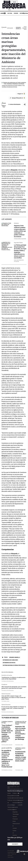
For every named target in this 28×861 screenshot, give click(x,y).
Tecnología (16, 814)
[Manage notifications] (24, 854)
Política (15, 793)
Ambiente (3, 13)
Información (10, 28)
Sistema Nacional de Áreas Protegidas (14, 665)
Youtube (20, 802)
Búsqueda (4, 27)
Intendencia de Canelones (10, 660)
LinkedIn (20, 805)
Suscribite (15, 844)
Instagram (20, 800)
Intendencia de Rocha (9, 662)
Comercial (10, 798)
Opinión (16, 13)
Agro (14, 805)
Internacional (16, 823)
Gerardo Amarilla (14, 657)
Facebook (20, 798)
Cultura (9, 13)
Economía (15, 798)
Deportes (15, 812)
